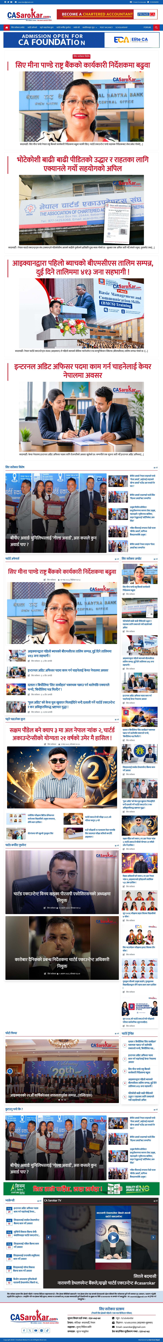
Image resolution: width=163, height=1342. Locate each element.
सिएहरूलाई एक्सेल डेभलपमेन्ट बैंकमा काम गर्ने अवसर (26, 1221)
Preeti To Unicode (139, 2)
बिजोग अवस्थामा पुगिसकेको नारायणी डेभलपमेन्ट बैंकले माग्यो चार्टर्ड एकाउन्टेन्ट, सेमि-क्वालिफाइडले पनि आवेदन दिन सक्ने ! (26, 1281)
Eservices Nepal (154, 1339)
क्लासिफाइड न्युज (88, 27)
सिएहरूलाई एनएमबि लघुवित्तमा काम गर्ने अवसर (26, 1257)
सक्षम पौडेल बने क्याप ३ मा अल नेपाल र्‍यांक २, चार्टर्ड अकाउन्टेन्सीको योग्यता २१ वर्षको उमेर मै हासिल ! (62, 734)
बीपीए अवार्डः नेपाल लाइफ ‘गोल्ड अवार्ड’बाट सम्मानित (142, 546)
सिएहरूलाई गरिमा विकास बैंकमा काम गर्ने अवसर (24, 1269)
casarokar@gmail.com (25, 2)
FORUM (147, 27)
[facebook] (5, 2)
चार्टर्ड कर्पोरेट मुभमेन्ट (63, 27)
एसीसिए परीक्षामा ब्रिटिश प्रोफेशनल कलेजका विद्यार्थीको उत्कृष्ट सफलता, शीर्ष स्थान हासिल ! (41, 819)
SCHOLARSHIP (121, 27)
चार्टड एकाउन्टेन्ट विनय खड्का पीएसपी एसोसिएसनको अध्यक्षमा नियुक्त (62, 897)
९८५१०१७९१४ (154, 2)
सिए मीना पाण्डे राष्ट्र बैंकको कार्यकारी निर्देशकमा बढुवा (83, 65)
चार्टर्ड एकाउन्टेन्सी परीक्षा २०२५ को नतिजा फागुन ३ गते (98, 818)
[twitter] (8, 2)
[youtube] (12, 2)
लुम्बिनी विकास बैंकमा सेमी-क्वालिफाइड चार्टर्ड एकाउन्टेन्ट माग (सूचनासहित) (26, 1233)
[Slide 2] (62, 1100)
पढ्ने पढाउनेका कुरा (15, 719)
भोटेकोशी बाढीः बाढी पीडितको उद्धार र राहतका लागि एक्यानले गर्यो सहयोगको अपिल (83, 164)
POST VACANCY (106, 27)
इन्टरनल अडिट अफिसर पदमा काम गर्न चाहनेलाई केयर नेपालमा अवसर (82, 371)
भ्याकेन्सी (77, 27)
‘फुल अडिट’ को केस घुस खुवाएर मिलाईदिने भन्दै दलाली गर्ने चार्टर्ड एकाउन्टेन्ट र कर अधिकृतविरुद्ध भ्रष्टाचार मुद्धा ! (71, 705)
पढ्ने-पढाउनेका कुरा (46, 27)
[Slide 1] (59, 1100)
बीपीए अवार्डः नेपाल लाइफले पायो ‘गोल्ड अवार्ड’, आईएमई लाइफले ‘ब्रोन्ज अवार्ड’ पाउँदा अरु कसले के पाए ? (142, 481)
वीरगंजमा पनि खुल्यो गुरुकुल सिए (40, 833)
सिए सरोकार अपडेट (18, 27)
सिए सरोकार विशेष (14, 467)
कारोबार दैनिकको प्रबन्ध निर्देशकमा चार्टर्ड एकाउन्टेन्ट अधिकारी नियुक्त (62, 963)
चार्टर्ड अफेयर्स (32, 27)
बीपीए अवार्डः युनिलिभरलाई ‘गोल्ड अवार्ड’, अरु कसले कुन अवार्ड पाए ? (53, 541)
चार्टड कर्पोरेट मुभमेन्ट (15, 845)
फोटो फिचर (11, 1033)
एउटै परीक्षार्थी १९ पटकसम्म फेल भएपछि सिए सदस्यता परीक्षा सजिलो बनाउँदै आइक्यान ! (100, 833)
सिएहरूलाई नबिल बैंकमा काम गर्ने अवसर (26, 1245)
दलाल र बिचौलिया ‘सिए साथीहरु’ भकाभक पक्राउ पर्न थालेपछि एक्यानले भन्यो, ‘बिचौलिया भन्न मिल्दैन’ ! (68, 687)
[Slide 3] (65, 1100)
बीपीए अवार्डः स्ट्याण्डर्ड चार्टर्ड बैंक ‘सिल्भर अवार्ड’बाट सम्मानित (142, 496)
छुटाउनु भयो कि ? (14, 1109)
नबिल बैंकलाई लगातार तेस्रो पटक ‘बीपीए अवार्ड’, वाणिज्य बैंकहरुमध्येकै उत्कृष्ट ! (143, 531)
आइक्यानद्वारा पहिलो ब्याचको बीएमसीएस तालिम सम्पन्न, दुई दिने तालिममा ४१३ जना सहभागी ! (82, 267)
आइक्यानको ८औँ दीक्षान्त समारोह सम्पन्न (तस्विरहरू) (43, 1095)
